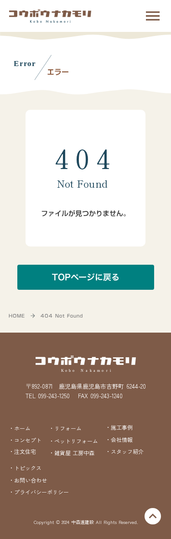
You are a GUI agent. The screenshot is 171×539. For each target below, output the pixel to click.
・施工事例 (119, 427)
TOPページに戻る (85, 277)
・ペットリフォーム (73, 441)
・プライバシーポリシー (39, 492)
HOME (17, 316)
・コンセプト (25, 440)
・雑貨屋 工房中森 (71, 453)
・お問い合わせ (28, 480)
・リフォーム (65, 428)
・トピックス (25, 468)
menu (153, 16)
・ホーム (20, 428)
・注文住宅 (22, 451)
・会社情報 (119, 439)
